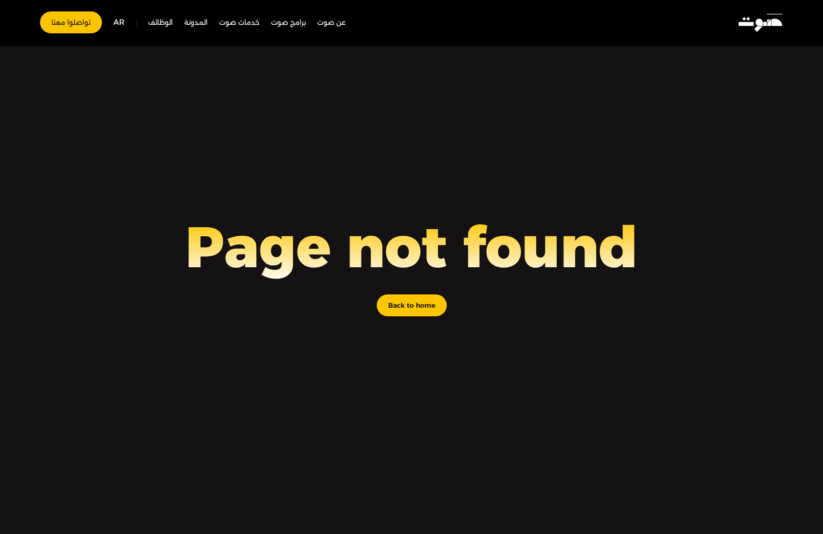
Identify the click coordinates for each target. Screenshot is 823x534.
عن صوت (331, 22)
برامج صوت (288, 22)
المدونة (196, 22)
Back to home (411, 305)
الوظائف (160, 22)
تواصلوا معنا (70, 22)
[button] (119, 22)
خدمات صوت (239, 22)
